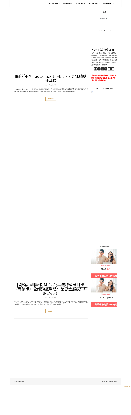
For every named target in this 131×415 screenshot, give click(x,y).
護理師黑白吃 (107, 3)
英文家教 (94, 250)
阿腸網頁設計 (127, 386)
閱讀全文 (51, 98)
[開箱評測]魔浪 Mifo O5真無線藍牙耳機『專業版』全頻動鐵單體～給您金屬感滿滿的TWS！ (51, 289)
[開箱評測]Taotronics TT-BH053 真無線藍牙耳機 (51, 78)
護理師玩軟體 (67, 3)
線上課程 (94, 279)
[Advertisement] (51, 25)
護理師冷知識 (80, 3)
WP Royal (21, 381)
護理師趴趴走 (93, 3)
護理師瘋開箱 (53, 3)
